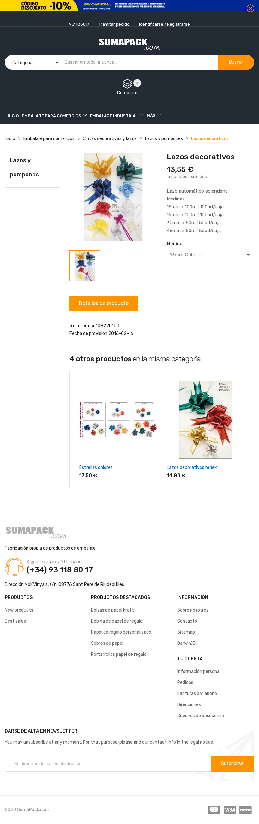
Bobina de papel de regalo (116, 621)
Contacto (187, 621)
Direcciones (189, 704)
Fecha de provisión (88, 333)
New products (19, 610)
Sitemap (186, 632)
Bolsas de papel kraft (112, 610)
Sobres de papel (107, 643)
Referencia (81, 326)
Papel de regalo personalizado (121, 632)
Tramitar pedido (114, 24)
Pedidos (185, 682)
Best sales (15, 621)
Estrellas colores (96, 467)
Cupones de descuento (200, 715)
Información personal (198, 671)
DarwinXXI (187, 643)
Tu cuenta (190, 658)
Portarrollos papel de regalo (119, 654)
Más (151, 115)
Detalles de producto (104, 303)
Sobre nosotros (192, 610)
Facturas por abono (197, 693)
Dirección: (15, 584)
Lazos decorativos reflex (192, 467)
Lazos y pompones (24, 167)
